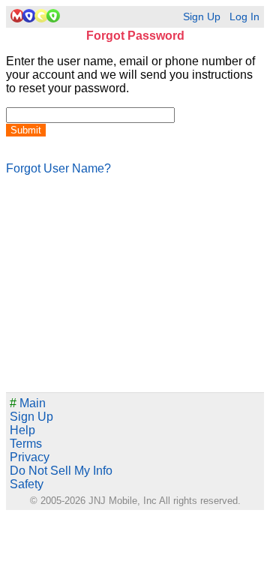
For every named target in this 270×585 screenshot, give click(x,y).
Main (28, 403)
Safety (27, 484)
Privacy (30, 457)
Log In (245, 16)
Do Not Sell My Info (61, 470)
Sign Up (201, 16)
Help (22, 430)
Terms (26, 443)
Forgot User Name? (58, 168)
